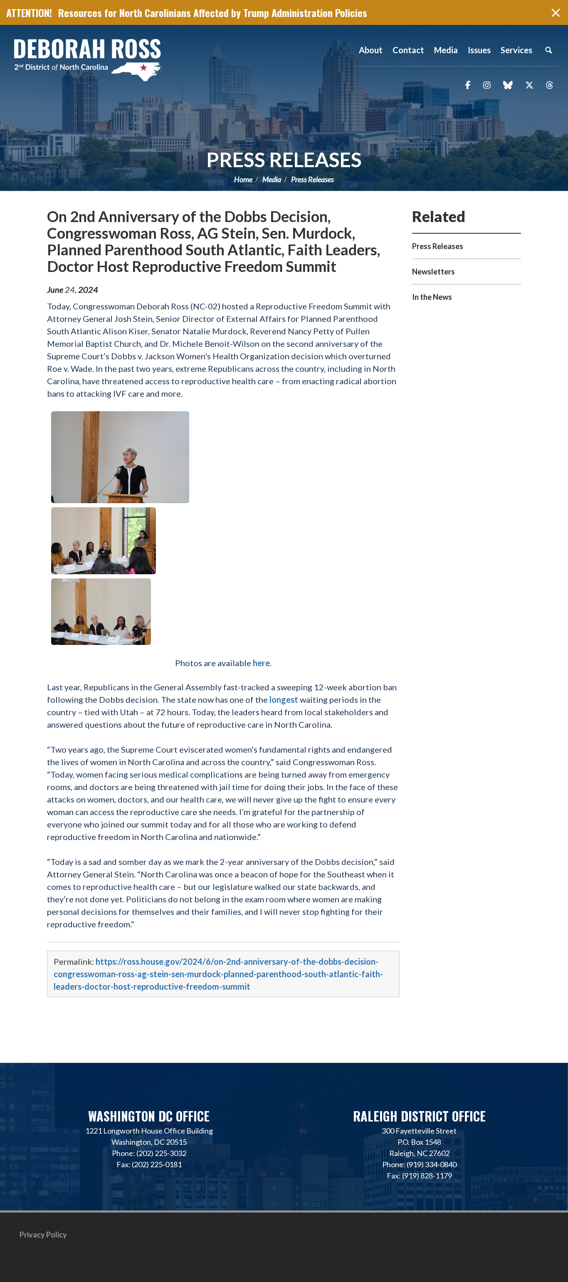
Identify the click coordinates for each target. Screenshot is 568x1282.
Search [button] (548, 50)
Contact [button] (408, 50)
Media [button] (446, 50)
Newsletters (433, 271)
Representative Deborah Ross (87, 59)
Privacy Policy (43, 1234)
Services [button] (516, 50)
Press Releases (284, 159)
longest (284, 699)
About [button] (371, 50)
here (261, 663)
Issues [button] (479, 50)
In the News (432, 296)
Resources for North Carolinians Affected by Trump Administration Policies (212, 12)
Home (243, 179)
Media (271, 179)
